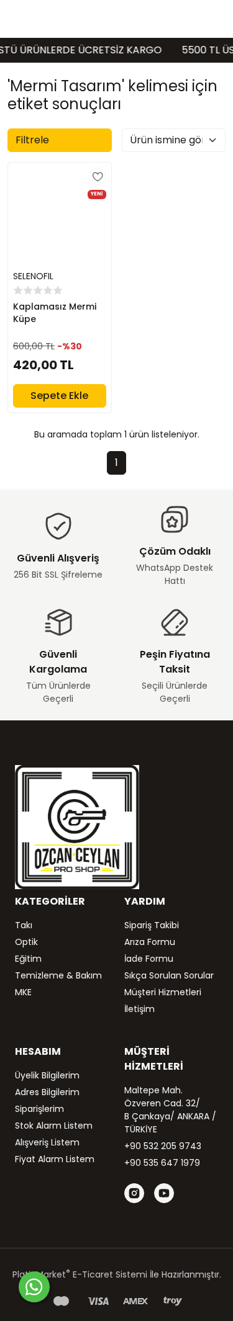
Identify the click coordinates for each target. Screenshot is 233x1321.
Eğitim (28, 958)
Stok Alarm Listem (54, 1125)
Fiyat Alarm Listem (54, 1159)
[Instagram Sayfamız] (134, 1193)
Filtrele (32, 140)
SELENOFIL (33, 276)
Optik (26, 942)
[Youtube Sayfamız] (164, 1193)
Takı (23, 925)
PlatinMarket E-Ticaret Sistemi (79, 1274)
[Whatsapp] (34, 1286)
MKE (23, 992)
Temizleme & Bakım (58, 975)
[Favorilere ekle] (97, 176)
